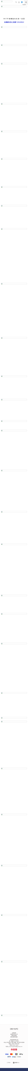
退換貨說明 (14, 1035)
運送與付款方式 (14, 1034)
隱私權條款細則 (14, 1037)
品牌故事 (14, 1033)
